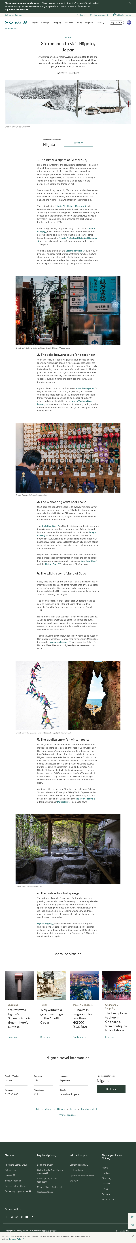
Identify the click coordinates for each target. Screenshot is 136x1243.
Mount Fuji (62, 801)
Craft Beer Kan (49, 526)
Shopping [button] (56, 22)
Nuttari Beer (51, 564)
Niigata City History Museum (69, 206)
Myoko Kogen (44, 923)
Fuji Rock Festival (85, 798)
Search (83, 15)
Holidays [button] (45, 22)
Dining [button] (79, 22)
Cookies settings (45, 1192)
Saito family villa (74, 250)
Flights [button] (34, 22)
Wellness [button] (69, 22)
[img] (130, 3)
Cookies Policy (15, 1239)
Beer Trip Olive (88, 561)
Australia (124, 1230)
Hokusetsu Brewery (59, 642)
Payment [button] (89, 22)
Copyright (9, 1230)
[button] (133, 1236)
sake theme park (85, 388)
